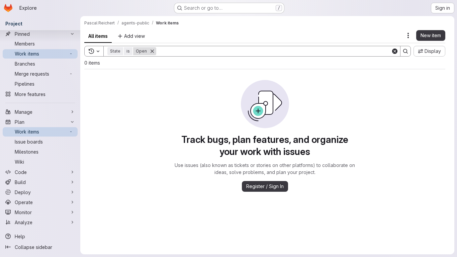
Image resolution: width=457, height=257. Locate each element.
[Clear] (395, 51)
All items (98, 36)
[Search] (405, 51)
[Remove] (152, 51)
